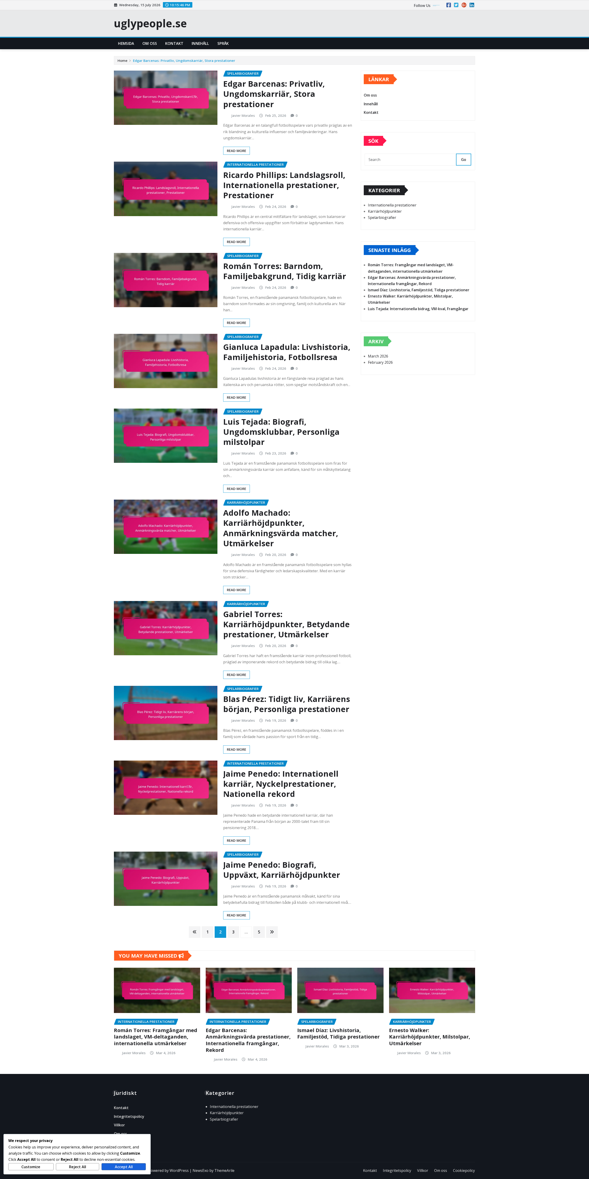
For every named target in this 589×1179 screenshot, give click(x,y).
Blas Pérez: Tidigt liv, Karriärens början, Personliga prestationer (286, 704)
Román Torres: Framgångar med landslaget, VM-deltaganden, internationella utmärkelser (155, 1037)
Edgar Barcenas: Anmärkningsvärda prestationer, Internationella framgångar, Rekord (248, 1040)
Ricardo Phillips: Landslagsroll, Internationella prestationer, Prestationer (284, 185)
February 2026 (380, 362)
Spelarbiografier (382, 217)
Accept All (124, 1166)
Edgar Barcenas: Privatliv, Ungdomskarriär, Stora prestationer (184, 60)
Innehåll (200, 43)
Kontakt (174, 43)
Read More (236, 150)
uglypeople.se (150, 23)
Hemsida (126, 43)
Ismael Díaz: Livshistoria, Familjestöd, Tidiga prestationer (418, 289)
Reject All (77, 1166)
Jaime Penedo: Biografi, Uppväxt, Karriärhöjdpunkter (281, 869)
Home (122, 60)
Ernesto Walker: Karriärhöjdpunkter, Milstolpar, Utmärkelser (429, 1037)
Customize (30, 1166)
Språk (223, 43)
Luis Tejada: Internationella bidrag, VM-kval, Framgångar (418, 308)
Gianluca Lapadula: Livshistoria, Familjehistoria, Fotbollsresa (286, 352)
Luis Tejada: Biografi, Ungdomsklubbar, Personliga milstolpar (281, 431)
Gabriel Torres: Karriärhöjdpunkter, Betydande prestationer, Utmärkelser (286, 624)
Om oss (149, 43)
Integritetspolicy (129, 1116)
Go (463, 159)
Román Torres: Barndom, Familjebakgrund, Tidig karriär (284, 271)
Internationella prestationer (392, 205)
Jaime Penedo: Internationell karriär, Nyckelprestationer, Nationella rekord (280, 783)
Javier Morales (243, 115)
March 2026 (378, 356)
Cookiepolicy (464, 1170)
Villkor (119, 1124)
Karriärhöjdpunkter (385, 211)
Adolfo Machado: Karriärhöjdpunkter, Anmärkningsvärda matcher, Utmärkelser (280, 528)
